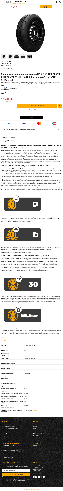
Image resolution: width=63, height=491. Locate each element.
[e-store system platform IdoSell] (31, 489)
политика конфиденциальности (19, 480)
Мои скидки (36, 435)
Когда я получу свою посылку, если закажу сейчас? (22, 129)
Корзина (35, 426)
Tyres (4, 340)
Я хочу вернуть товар (8, 430)
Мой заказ (5, 421)
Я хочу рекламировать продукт (11, 428)
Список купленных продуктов (41, 430)
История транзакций (38, 433)
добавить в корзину (37, 106)
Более (35, 410)
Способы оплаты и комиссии (10, 450)
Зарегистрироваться (16, 474)
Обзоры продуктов (10, 137)
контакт (5, 433)
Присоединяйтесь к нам (11, 462)
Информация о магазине (9, 445)
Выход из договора (8, 457)
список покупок (37, 428)
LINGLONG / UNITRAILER (13, 92)
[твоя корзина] (60, 2)
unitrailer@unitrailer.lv (40, 465)
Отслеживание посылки (9, 426)
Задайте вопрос (9, 141)
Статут (4, 452)
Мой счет (36, 421)
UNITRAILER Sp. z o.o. (38, 467)
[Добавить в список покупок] (60, 106)
